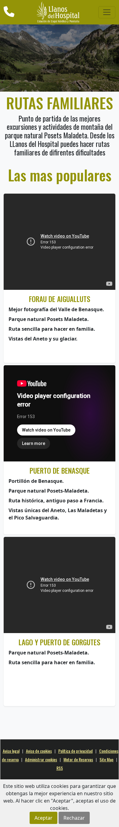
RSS (59, 768)
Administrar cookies (41, 759)
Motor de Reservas (78, 759)
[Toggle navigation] (106, 12)
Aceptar (43, 817)
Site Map (106, 759)
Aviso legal (11, 751)
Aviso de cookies (39, 751)
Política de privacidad (75, 751)
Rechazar (74, 817)
